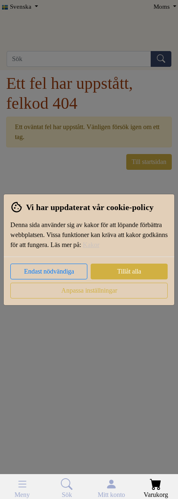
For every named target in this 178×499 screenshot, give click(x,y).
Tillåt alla (129, 271)
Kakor (91, 244)
